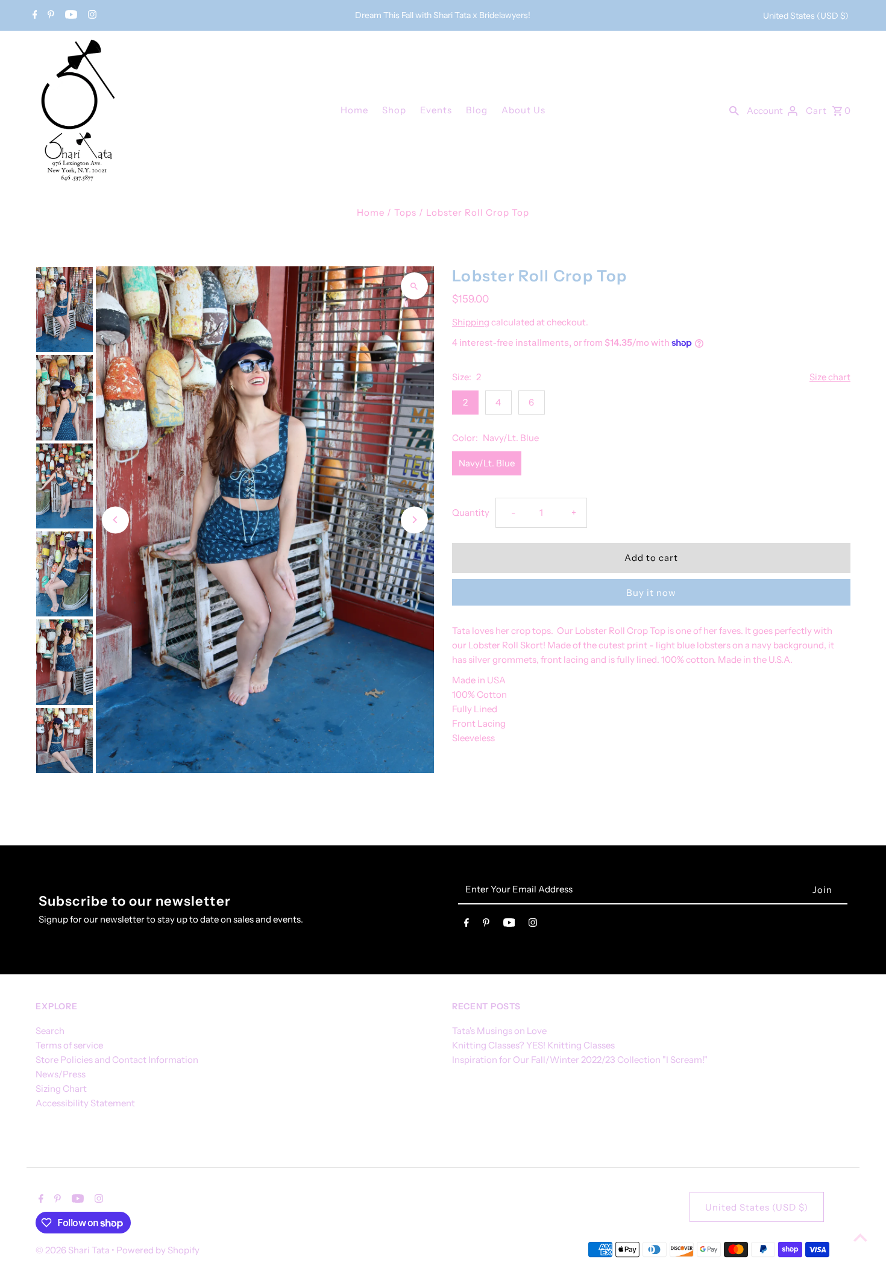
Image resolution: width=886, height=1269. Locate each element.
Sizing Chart (61, 1088)
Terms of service (69, 1045)
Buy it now (651, 592)
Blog (477, 110)
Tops (405, 212)
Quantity (470, 512)
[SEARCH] (734, 110)
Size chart (829, 377)
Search (50, 1030)
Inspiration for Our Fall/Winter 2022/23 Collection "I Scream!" (580, 1059)
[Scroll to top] (860, 1237)
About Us (523, 110)
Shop (394, 110)
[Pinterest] (49, 16)
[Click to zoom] (414, 285)
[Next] (414, 519)
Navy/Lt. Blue (487, 463)
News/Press (61, 1074)
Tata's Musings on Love (499, 1030)
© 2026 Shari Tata (74, 1250)
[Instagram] (90, 16)
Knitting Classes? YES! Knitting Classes (533, 1045)
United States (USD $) (806, 15)
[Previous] (115, 519)
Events (436, 110)
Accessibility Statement (85, 1103)
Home (354, 110)
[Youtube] (69, 16)
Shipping (470, 322)
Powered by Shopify (158, 1250)
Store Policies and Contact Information (117, 1059)
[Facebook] (33, 16)
